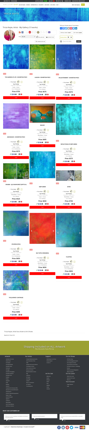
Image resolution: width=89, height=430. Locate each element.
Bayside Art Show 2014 (9, 335)
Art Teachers (8, 362)
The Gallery (9, 9)
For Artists (28, 356)
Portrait (70, 198)
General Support (49, 360)
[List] (68, 37)
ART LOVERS (52, 4)
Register (78, 1)
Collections (8, 400)
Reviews (68, 368)
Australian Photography (10, 371)
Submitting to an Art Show (51, 359)
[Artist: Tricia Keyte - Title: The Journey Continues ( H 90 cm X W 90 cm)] (26, 273)
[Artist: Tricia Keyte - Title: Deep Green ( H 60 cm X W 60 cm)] (52, 154)
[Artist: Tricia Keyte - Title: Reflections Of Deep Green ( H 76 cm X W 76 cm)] (79, 107)
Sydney (48, 378)
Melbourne (49, 376)
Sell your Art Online (29, 369)
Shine (69, 187)
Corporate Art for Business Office (12, 387)
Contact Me (50, 37)
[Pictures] (71, 37)
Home (5, 9)
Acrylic (14, 87)
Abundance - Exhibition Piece (16, 137)
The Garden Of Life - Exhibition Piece (16, 77)
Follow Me (41, 37)
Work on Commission (30, 382)
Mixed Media (40, 135)
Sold (16, 97)
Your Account (70, 382)
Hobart (48, 387)
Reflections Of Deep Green (69, 144)
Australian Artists (9, 366)
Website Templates (70, 371)
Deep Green (42, 187)
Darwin (48, 381)
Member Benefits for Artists (31, 371)
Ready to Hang (8, 395)
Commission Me (41, 41)
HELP (57, 4)
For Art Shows (70, 356)
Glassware (8, 380)
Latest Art (7, 386)
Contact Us (48, 362)
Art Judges (8, 369)
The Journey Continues (16, 297)
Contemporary (17, 89)
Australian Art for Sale (10, 359)
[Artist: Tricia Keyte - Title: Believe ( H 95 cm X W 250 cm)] (52, 106)
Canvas (18, 87)
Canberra (48, 388)
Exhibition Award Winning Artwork (12, 393)
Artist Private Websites (10, 404)
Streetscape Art (8, 391)
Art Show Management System (72, 360)
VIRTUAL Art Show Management (72, 369)
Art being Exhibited (9, 364)
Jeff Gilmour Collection (10, 406)
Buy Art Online (22, 4)
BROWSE (28, 4)
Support (48, 356)
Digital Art (7, 398)
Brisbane (48, 379)
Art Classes (28, 377)
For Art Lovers (70, 373)
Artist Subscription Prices (30, 360)
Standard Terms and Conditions (32, 364)
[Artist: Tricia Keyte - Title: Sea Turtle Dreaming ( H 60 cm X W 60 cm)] (52, 216)
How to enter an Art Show (31, 368)
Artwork (7, 356)
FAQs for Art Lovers (70, 376)
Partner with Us (34, 4)
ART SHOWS (47, 4)
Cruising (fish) (16, 244)
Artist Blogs (28, 378)
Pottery (7, 378)
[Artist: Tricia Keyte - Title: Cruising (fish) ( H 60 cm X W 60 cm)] (26, 213)
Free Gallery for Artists (30, 366)
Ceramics (7, 377)
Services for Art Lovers (71, 378)
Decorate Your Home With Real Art (12, 389)
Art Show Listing (70, 359)
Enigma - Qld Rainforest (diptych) (16, 184)
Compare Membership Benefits (31, 359)
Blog (27, 373)
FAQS (27, 362)
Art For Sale (49, 373)
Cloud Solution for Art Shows (72, 364)
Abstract (43, 89)
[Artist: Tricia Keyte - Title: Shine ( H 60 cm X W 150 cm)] (79, 173)
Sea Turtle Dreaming (42, 253)
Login (68, 386)
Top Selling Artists (29, 386)
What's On (69, 379)
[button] (5, 58)
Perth (48, 383)
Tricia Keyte (13, 82)
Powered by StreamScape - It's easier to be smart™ (22, 427)
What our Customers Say (11, 411)
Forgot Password (70, 384)
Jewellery (7, 384)
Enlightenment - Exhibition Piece (69, 77)
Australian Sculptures (9, 373)
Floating (69, 257)
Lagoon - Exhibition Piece (42, 77)
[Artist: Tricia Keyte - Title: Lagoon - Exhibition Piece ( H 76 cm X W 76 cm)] (52, 47)
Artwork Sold (8, 360)
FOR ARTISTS (41, 4)
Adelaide (48, 385)
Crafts (7, 382)
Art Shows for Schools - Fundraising (73, 366)
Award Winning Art (9, 397)
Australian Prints (9, 375)
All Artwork (8, 368)
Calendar (27, 380)
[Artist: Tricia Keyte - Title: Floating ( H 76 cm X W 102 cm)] (79, 216)
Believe (42, 125)
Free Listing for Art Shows (71, 362)
